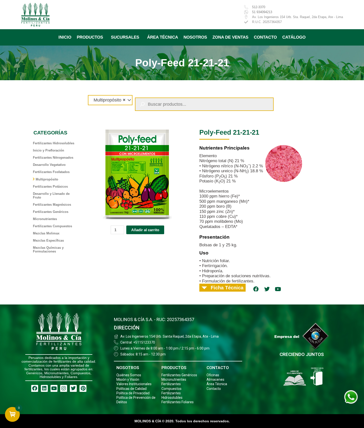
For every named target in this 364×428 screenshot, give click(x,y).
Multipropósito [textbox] (108, 100)
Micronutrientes (45, 219)
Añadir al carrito (145, 230)
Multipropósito (47, 179)
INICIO (64, 37)
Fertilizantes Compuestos (52, 226)
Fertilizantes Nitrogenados (53, 157)
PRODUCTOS (90, 37)
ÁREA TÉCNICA (162, 37)
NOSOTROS (195, 37)
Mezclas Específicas (48, 240)
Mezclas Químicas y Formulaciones (48, 249)
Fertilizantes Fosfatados (51, 172)
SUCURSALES (125, 37)
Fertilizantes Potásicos (50, 186)
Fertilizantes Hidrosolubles (53, 143)
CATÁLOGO (294, 37)
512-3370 (258, 7)
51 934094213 (262, 12)
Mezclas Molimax (46, 233)
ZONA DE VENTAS (230, 37)
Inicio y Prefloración (48, 150)
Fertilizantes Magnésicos (52, 204)
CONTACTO (265, 37)
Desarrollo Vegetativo (49, 165)
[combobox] (110, 100)
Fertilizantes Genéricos (50, 212)
